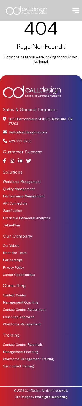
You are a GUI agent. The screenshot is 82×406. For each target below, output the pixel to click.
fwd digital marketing (51, 397)
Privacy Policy (13, 267)
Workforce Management (22, 182)
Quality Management (19, 189)
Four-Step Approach (18, 317)
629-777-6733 (20, 141)
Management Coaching (20, 302)
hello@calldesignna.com (28, 132)
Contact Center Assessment (24, 309)
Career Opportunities (19, 275)
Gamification (12, 210)
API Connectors (15, 203)
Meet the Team (15, 253)
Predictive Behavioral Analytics (26, 218)
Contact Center (14, 295)
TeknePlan (11, 225)
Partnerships (13, 260)
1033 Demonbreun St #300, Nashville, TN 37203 (40, 121)
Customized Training (18, 366)
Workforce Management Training (28, 359)
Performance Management (24, 196)
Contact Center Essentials (23, 344)
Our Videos (11, 246)
